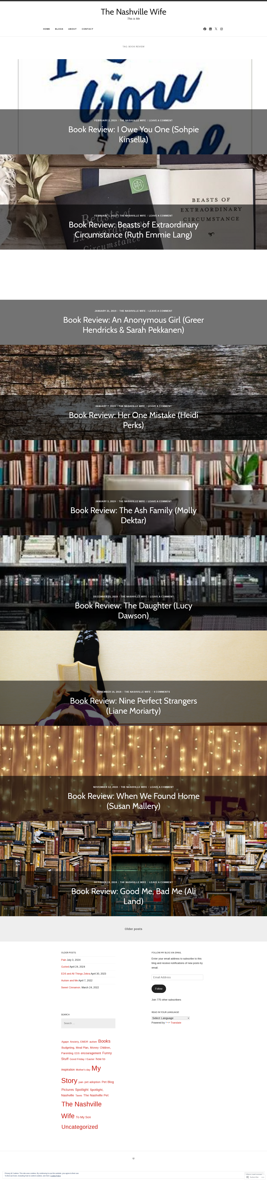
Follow (158, 988)
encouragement (91, 1053)
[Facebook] (204, 29)
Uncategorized (79, 1127)
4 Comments (162, 692)
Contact (87, 29)
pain (81, 1082)
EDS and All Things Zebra (75, 973)
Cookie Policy (55, 1176)
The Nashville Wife (133, 12)
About (72, 29)
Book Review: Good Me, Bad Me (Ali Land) (133, 896)
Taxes (78, 1095)
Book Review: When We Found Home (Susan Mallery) (134, 801)
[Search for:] (88, 1023)
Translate (176, 1022)
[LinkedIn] (210, 29)
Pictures (67, 1089)
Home (46, 29)
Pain (63, 960)
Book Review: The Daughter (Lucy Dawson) (133, 610)
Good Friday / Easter (82, 1059)
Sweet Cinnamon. (71, 987)
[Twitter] (216, 29)
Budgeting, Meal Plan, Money (80, 1047)
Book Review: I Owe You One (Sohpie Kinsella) (133, 134)
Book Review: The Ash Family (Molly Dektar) (133, 515)
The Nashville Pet (96, 1095)
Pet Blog (108, 1082)
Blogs (59, 29)
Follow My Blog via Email (166, 952)
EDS (77, 1053)
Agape (65, 1041)
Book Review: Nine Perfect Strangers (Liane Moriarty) (133, 706)
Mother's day (83, 1069)
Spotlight (82, 1089)
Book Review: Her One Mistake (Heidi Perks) (133, 420)
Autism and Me (69, 980)
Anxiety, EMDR (79, 1041)
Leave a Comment (161, 120)
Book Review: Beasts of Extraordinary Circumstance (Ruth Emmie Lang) (133, 229)
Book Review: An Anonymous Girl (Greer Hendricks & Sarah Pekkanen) (133, 325)
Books (104, 1041)
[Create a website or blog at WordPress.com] (133, 1158)
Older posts (133, 929)
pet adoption (92, 1082)
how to (100, 1059)
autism (93, 1041)
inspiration (68, 1069)
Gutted (65, 966)
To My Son (83, 1117)
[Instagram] (221, 29)
